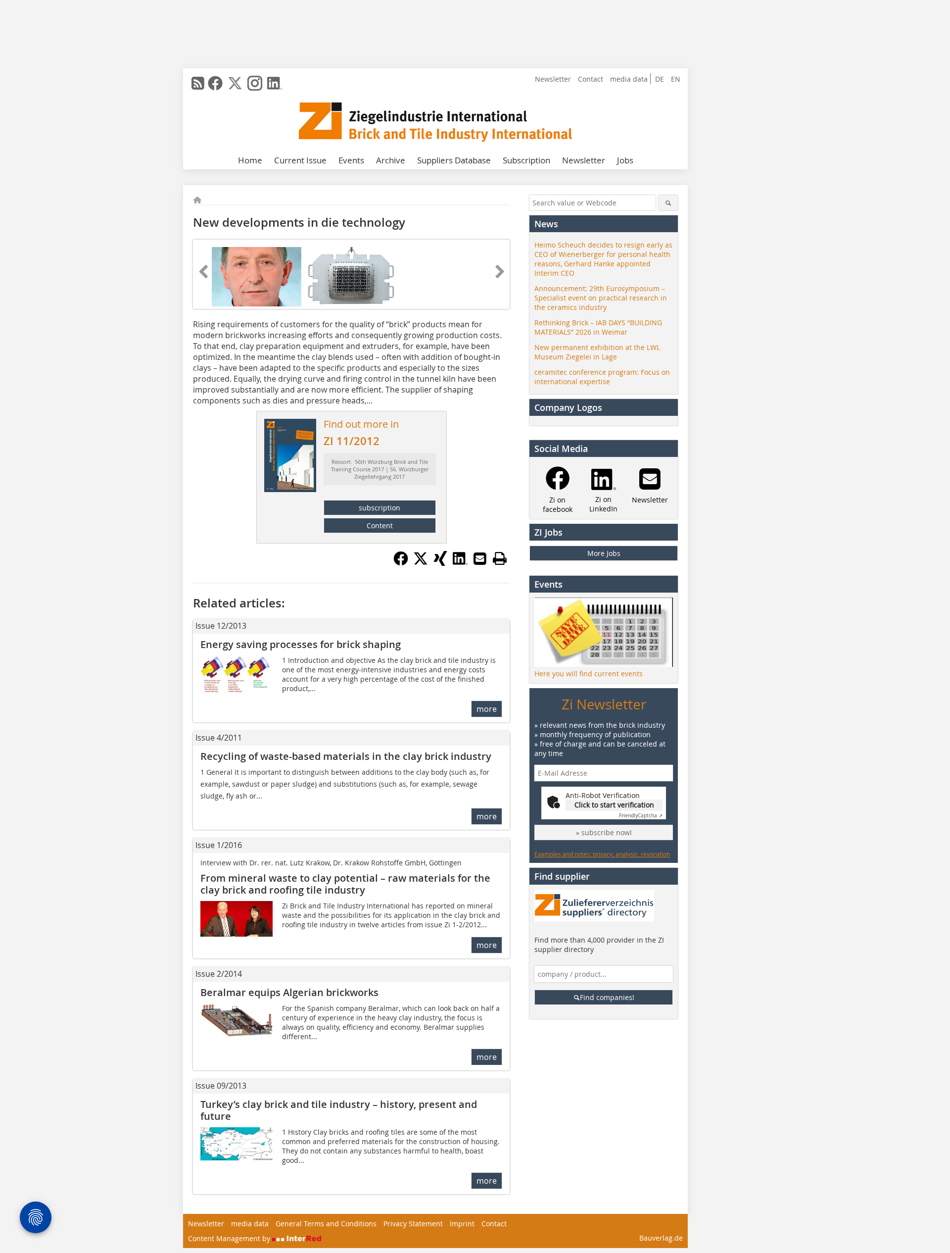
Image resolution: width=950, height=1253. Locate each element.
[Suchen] (668, 202)
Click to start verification (614, 804)
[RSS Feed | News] (197, 83)
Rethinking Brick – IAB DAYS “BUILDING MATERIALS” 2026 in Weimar (598, 327)
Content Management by (230, 1238)
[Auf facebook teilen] (401, 563)
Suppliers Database (454, 160)
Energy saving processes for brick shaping (300, 644)
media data (629, 79)
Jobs (625, 160)
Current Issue (300, 160)
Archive (390, 160)
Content (380, 525)
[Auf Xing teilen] (440, 563)
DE (659, 79)
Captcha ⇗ (641, 815)
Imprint (462, 1223)
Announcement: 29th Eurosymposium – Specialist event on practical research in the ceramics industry (600, 298)
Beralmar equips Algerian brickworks (289, 992)
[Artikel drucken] (500, 558)
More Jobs (603, 553)
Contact (590, 79)
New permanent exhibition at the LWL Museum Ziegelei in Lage (597, 352)
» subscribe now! (604, 832)
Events (351, 160)
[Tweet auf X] (420, 563)
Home (250, 160)
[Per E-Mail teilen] (480, 558)
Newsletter (553, 79)
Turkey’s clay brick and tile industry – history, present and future (338, 1110)
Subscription (526, 160)
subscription (379, 507)
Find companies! (607, 997)
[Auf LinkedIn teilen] (460, 563)
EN (675, 79)
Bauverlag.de (661, 1238)
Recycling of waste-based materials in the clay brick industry (345, 756)
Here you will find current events (588, 673)
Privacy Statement (413, 1223)
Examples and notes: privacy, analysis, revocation (602, 854)
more (486, 708)
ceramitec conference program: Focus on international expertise (602, 376)
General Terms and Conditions (326, 1223)
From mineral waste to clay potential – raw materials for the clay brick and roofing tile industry (345, 884)
